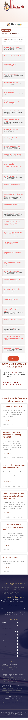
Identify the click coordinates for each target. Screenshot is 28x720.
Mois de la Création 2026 (11, 74)
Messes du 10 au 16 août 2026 (12, 154)
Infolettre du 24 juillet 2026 (11, 271)
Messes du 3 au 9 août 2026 (12, 184)
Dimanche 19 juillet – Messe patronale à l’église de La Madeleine (11, 309)
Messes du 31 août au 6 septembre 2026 (10, 65)
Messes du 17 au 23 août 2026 (12, 111)
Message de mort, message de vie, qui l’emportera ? (12, 101)
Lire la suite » (7, 420)
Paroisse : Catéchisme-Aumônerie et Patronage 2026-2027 (12, 434)
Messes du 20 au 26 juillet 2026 (13, 319)
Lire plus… (15, 49)
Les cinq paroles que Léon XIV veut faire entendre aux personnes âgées (13, 194)
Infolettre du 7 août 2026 (11, 176)
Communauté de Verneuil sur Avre (12, 589)
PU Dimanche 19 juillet (10, 328)
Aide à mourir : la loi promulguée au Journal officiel (13, 91)
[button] (14, 24)
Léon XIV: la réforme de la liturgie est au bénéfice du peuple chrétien (13, 496)
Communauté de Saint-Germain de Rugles (14, 587)
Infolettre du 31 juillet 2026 (11, 204)
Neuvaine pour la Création (10, 33)
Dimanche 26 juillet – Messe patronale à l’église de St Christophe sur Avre (11, 223)
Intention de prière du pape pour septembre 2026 (14, 466)
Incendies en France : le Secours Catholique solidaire (13, 232)
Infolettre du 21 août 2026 (11, 82)
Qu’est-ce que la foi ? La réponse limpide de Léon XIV (13, 527)
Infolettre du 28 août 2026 (11, 47)
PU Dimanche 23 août (11, 557)
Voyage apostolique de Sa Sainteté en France (11, 242)
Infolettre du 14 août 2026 (11, 129)
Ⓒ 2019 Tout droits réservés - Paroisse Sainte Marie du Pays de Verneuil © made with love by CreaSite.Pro (14, 713)
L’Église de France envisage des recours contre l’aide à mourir (13, 288)
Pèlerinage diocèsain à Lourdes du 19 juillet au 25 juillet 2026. (13, 298)
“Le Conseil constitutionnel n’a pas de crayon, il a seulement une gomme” (13, 338)
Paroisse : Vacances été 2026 (12, 146)
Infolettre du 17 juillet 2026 (11, 348)
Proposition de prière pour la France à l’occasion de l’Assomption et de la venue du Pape (12, 165)
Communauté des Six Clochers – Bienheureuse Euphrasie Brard (11, 592)
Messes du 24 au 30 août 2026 (12, 55)
